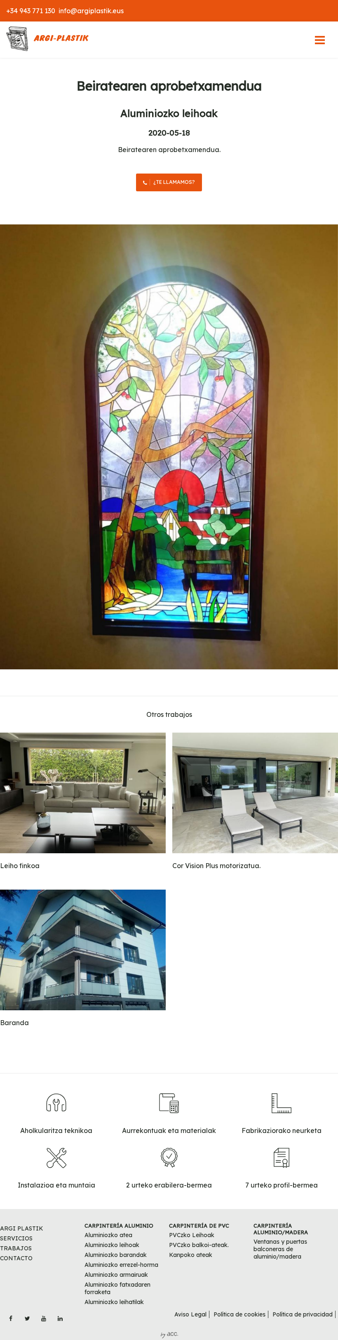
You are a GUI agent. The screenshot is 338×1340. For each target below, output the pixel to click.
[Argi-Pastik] (47, 39)
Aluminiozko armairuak (116, 1274)
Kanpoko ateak (190, 1255)
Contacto (16, 1258)
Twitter (27, 1316)
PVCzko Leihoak (191, 1235)
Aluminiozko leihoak (169, 113)
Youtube (44, 1316)
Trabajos (16, 1248)
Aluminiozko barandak (115, 1255)
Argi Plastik (21, 1228)
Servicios (16, 1238)
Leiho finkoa (20, 866)
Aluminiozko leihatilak (114, 1302)
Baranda (14, 1023)
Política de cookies (239, 1314)
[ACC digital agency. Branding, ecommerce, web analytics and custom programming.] (169, 1336)
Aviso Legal (190, 1314)
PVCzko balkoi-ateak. (199, 1245)
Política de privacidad (302, 1314)
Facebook (11, 1316)
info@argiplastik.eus (91, 11)
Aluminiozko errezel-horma (121, 1265)
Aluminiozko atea (108, 1235)
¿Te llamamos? (174, 182)
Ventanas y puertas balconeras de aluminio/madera (280, 1249)
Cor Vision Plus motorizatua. (216, 866)
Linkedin (60, 1316)
